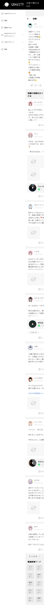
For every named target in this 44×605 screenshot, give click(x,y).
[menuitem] (12, 14)
